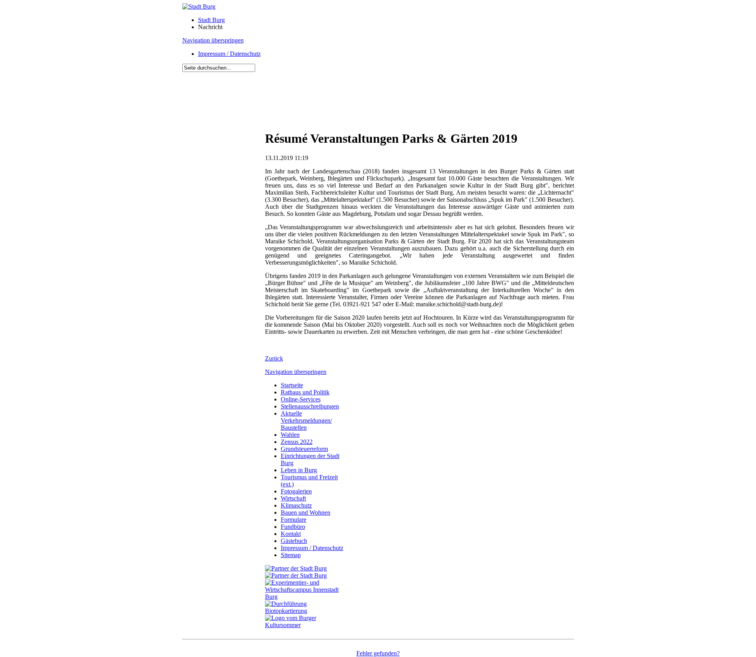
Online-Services (301, 399)
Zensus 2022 (297, 441)
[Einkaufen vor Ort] (296, 568)
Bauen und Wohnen (305, 512)
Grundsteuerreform (304, 448)
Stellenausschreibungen (310, 406)
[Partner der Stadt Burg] (296, 575)
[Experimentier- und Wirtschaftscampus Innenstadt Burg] (306, 596)
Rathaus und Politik (305, 392)
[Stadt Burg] (198, 6)
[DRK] (306, 625)
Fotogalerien (296, 491)
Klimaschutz (296, 505)
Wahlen (290, 434)
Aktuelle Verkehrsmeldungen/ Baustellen (306, 420)
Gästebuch (294, 540)
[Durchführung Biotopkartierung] (306, 610)
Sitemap (291, 555)
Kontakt (291, 533)
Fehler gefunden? (378, 653)
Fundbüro (293, 526)
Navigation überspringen (213, 40)
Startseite (292, 385)
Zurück (274, 358)
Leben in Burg (299, 470)
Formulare (293, 519)
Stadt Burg (211, 20)
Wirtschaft (293, 498)
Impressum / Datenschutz (229, 53)
